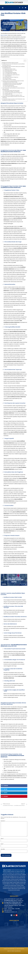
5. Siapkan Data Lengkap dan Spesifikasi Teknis (13, 95)
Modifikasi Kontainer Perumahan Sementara (12, 84)
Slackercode (18, 951)
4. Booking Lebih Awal (8, 93)
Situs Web (3, 849)
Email (2, 843)
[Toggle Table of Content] (24, 61)
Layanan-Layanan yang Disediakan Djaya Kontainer (13, 80)
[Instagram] (22, 8)
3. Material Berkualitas (8, 71)
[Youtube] (25, 8)
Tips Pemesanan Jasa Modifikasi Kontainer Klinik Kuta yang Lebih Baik (13, 88)
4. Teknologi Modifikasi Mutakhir (10, 72)
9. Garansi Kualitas (7, 78)
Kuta (2, 154)
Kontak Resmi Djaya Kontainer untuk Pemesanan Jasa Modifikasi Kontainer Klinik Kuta (13, 99)
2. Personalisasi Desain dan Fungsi (10, 70)
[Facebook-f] (20, 8)
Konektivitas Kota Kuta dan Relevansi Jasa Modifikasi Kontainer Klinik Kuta (13, 64)
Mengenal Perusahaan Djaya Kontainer (10, 62)
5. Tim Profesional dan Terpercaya (10, 73)
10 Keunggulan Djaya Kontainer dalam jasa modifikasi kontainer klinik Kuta (13, 67)
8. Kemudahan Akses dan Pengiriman (11, 77)
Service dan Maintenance (9, 85)
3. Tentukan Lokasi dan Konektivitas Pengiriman (13, 92)
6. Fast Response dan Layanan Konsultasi (11, 74)
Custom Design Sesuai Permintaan (10, 86)
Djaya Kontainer (4, 35)
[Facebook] (11, 915)
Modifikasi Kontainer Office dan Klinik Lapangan (13, 83)
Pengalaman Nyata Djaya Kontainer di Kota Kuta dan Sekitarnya (13, 97)
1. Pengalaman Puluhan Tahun (9, 68)
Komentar (3, 820)
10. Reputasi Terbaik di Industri (10, 79)
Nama (2, 838)
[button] (2, 8)
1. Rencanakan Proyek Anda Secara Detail (11, 90)
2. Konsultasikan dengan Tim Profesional (11, 91)
